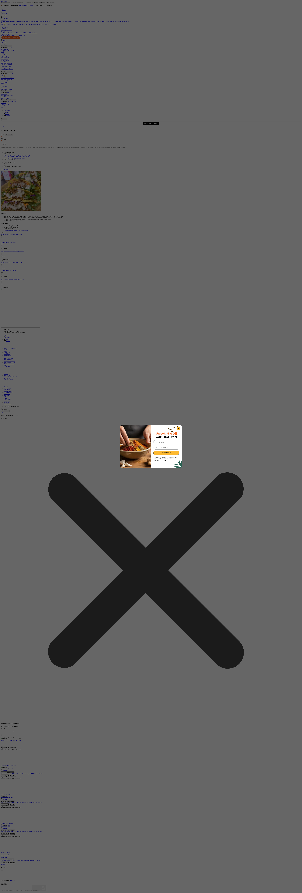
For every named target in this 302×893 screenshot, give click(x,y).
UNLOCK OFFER (166, 453)
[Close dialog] (178, 428)
